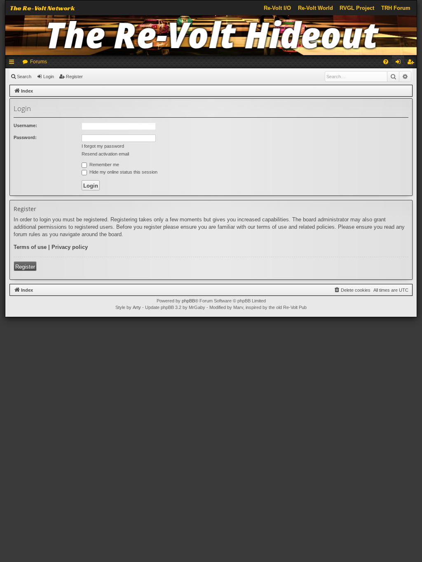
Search (24, 76)
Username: (25, 125)
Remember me (103, 164)
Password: (25, 137)
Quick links (13, 63)
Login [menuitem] (399, 63)
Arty (137, 307)
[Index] (211, 35)
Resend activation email (105, 153)
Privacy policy (70, 247)
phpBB (188, 300)
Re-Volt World (315, 8)
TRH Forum (395, 8)
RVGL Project (357, 8)
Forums (38, 62)
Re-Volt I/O (277, 8)
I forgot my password (103, 146)
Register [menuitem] (412, 63)
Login (48, 76)
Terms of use (30, 247)
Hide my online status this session (122, 172)
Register (74, 76)
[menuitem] (386, 62)
